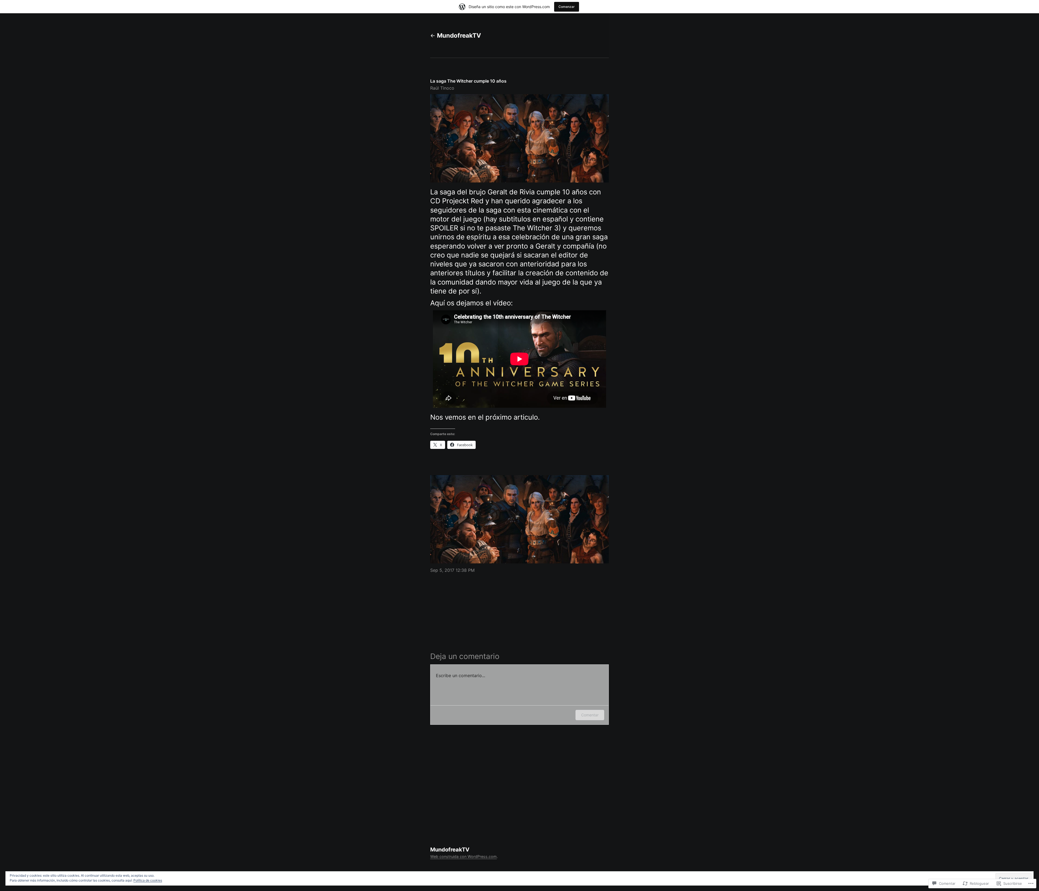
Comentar (590, 715)
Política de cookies (147, 880)
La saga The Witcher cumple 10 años (468, 81)
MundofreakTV (459, 35)
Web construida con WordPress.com (463, 856)
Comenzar (566, 7)
